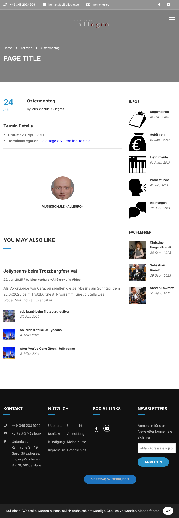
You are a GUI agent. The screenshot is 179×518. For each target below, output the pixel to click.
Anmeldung (76, 434)
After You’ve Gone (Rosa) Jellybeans (47, 348)
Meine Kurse (76, 442)
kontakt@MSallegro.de (63, 4)
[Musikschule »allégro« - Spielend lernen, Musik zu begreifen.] (91, 20)
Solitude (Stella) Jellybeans (41, 330)
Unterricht (74, 425)
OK (168, 511)
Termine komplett (78, 141)
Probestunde (159, 180)
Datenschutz (76, 450)
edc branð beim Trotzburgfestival (45, 311)
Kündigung (56, 442)
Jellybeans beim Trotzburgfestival (40, 271)
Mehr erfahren (148, 511)
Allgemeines (159, 112)
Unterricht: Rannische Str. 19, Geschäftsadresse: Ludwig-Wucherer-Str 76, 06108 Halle (26, 453)
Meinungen (158, 203)
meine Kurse (101, 4)
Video (76, 279)
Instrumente (159, 157)
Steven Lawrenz (162, 288)
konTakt (54, 434)
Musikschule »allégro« (48, 109)
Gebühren (157, 134)
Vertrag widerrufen (110, 479)
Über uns (55, 425)
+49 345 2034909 (22, 4)
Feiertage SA (51, 141)
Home (7, 48)
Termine (26, 48)
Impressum (56, 450)
